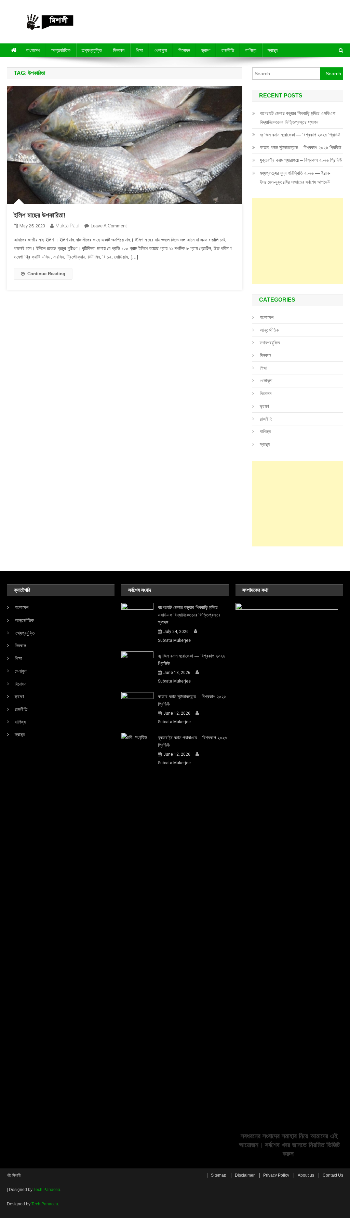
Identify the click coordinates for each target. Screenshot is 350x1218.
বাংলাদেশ (33, 50)
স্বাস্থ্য (273, 50)
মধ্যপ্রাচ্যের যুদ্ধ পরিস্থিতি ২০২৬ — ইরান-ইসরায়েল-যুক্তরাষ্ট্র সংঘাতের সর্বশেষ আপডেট (295, 177)
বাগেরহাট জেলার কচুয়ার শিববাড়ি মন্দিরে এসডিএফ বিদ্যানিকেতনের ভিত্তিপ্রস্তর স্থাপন (297, 117)
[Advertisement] (297, 241)
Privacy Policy (276, 1175)
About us (306, 1175)
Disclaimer (245, 1175)
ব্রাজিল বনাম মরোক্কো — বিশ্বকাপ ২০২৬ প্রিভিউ (300, 134)
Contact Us (333, 1175)
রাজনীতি (227, 50)
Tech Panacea (46, 1189)
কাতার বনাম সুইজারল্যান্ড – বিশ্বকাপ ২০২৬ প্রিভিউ (300, 147)
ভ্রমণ (205, 50)
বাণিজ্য (250, 50)
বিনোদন (184, 50)
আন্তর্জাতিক (60, 50)
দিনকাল (118, 50)
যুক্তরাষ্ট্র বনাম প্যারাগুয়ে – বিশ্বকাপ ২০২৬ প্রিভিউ (301, 160)
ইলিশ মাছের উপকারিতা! (40, 215)
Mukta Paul (67, 225)
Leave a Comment (109, 225)
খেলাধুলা (160, 50)
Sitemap (218, 1175)
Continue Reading (46, 273)
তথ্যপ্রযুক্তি (92, 50)
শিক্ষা (139, 50)
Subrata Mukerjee (174, 640)
